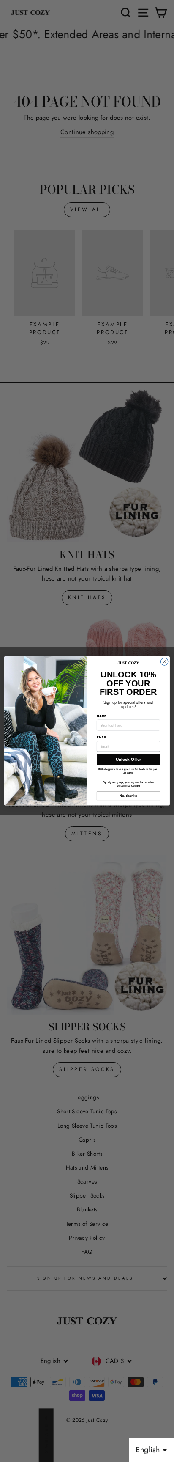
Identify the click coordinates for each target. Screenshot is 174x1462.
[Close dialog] (164, 662)
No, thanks (128, 796)
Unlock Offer (128, 759)
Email (101, 737)
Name (101, 716)
